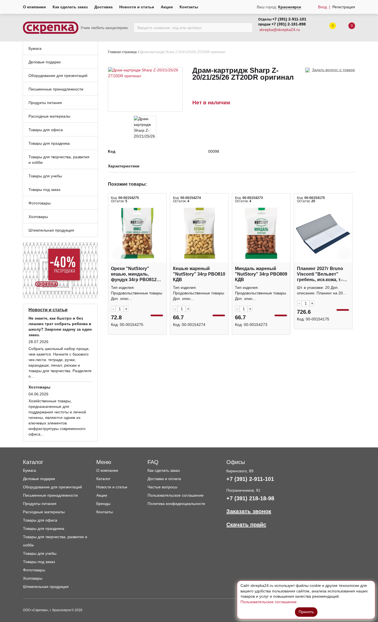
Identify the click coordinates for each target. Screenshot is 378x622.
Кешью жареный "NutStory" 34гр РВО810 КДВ (199, 274)
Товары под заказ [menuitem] (44, 189)
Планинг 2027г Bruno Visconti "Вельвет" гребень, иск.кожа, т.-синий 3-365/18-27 (320, 274)
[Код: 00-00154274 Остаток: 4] (199, 233)
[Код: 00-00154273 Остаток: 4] (261, 233)
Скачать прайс (246, 525)
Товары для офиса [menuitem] (46, 130)
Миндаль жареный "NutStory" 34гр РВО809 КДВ (261, 274)
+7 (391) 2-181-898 (288, 24)
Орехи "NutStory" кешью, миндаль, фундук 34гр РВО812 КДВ (134, 274)
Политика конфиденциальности (176, 503)
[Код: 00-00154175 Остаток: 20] (323, 233)
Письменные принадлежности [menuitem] (56, 89)
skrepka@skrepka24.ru (279, 29)
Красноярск (289, 7)
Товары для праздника (43, 528)
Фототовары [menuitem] (40, 203)
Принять (306, 612)
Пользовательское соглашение (175, 495)
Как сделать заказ (70, 7)
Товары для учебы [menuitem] (45, 176)
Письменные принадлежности (50, 495)
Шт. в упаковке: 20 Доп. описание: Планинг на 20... (321, 290)
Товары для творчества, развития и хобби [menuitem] (59, 160)
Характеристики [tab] (123, 166)
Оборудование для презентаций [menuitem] (58, 75)
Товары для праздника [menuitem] (49, 143)
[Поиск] (247, 27)
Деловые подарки (39, 478)
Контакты (189, 7)
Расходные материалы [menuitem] (49, 116)
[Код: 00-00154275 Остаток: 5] (137, 233)
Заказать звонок (248, 511)
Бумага (29, 470)
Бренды (103, 503)
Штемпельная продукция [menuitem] (51, 230)
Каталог (103, 478)
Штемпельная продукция (46, 586)
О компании (34, 7)
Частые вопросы (162, 487)
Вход (322, 7)
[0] (346, 27)
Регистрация (343, 7)
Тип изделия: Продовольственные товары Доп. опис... (136, 293)
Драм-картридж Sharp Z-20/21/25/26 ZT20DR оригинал (182, 52)
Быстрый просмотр (137, 259)
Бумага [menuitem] (35, 48)
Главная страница (122, 52)
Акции (167, 7)
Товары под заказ (39, 561)
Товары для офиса (40, 520)
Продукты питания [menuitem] (45, 102)
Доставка (103, 7)
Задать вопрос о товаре (333, 70)
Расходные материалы (44, 512)
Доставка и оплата (164, 478)
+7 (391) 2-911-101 (289, 19)
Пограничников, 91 (243, 490)
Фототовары (34, 570)
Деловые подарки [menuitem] (45, 62)
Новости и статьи (136, 7)
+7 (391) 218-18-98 (250, 498)
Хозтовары (32, 578)
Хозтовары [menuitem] (38, 216)
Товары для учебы (39, 553)
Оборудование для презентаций (52, 487)
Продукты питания (39, 503)
